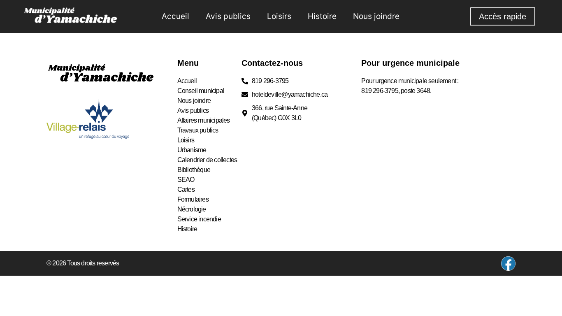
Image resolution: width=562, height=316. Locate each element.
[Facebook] (508, 263)
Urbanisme (192, 149)
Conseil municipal (200, 90)
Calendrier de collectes (207, 159)
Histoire (322, 16)
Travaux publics (197, 130)
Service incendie (199, 219)
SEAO (186, 179)
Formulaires (193, 199)
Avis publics (228, 16)
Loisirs (279, 16)
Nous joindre (376, 16)
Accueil (175, 16)
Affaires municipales (203, 120)
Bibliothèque (193, 169)
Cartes (186, 189)
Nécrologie (191, 209)
